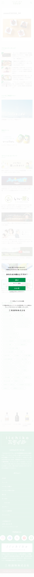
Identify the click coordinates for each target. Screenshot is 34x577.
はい (17, 280)
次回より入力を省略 (18, 301)
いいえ (17, 288)
